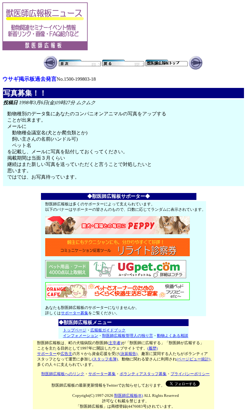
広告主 (66, 353)
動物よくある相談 (172, 335)
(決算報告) (128, 353)
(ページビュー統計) (193, 359)
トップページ (74, 330)
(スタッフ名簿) (105, 359)
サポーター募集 (74, 313)
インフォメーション (80, 335)
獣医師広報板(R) (128, 395)
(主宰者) (115, 343)
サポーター (47, 353)
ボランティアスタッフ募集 (143, 374)
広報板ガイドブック (108, 330)
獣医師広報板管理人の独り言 (127, 335)
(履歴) (152, 348)
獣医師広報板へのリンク (62, 374)
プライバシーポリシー (190, 374)
